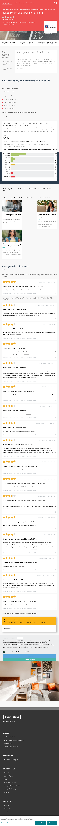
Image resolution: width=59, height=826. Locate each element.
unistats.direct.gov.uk (10, 812)
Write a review (7, 628)
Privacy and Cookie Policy (12, 786)
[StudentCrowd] (7, 3)
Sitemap (6, 792)
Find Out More (30, 656)
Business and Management (30, 9)
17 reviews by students (7, 19)
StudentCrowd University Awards (14, 740)
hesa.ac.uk (7, 808)
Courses (21, 9)
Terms (5, 779)
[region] (29, 821)
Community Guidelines (11, 747)
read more (20, 69)
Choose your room (30, 659)
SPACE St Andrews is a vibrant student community (30, 641)
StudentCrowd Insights (11, 760)
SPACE (9, 644)
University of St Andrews (12, 9)
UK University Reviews (10, 737)
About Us (6, 773)
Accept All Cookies (40, 823)
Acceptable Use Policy (10, 782)
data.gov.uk (7, 805)
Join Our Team (8, 776)
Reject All (51, 823)
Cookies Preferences (10, 789)
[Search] (54, 3)
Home (3, 9)
